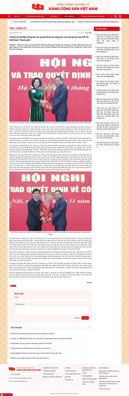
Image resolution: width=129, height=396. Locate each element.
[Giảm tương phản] (91, 33)
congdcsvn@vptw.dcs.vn (20, 381)
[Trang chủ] (38, 7)
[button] (112, 16)
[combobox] (25, 374)
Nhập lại (77, 318)
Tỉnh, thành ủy (18, 28)
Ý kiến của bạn (19, 304)
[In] (85, 33)
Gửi (86, 318)
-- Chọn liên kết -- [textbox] (15, 374)
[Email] (87, 33)
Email (16, 297)
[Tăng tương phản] (89, 33)
